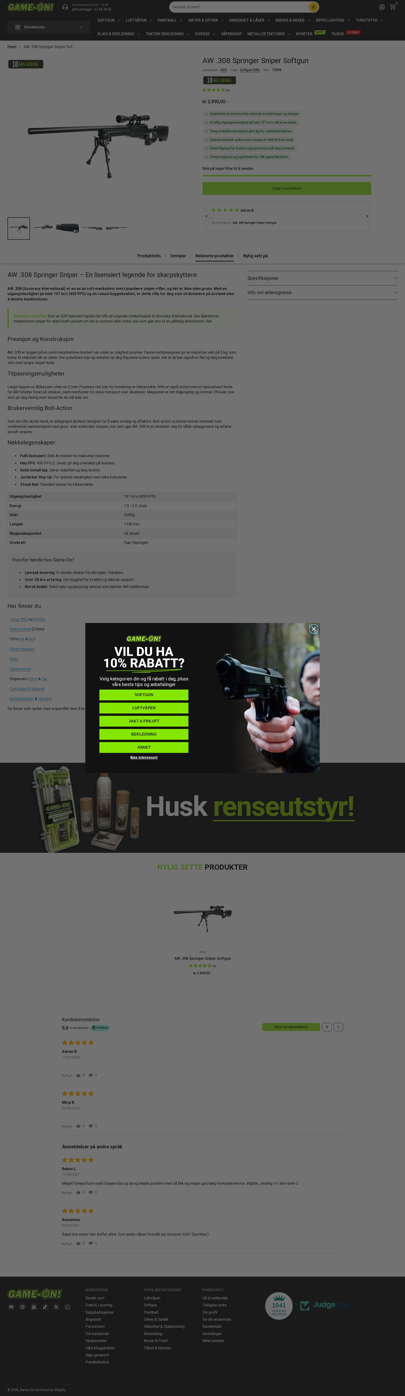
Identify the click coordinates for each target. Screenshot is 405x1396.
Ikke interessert (144, 757)
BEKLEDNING (144, 734)
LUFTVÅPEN (144, 708)
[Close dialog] (314, 629)
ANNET (144, 747)
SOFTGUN (144, 695)
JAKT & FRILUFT (144, 721)
